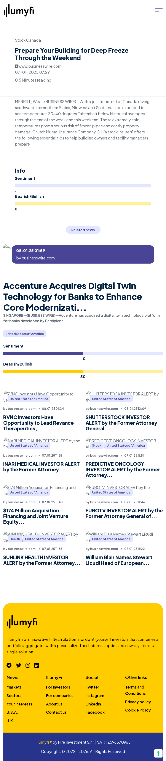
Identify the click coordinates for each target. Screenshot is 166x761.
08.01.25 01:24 (53, 408)
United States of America (24, 334)
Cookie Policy (138, 709)
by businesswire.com (35, 257)
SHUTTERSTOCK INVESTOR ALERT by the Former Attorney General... (121, 422)
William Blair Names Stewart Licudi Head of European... (119, 560)
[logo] (20, 9)
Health (15, 539)
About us (54, 703)
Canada (33, 40)
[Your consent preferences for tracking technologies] (158, 753)
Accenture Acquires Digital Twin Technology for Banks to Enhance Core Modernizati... (72, 296)
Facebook (95, 712)
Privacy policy (138, 701)
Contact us (56, 712)
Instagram (95, 695)
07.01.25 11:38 (52, 549)
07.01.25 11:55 (52, 455)
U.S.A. (12, 712)
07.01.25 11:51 (134, 455)
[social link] (9, 665)
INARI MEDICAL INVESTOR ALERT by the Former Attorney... (41, 466)
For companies (59, 695)
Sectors (13, 695)
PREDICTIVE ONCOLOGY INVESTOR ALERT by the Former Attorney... (123, 469)
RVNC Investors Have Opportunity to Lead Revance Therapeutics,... (38, 422)
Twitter (92, 686)
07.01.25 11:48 (52, 502)
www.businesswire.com (39, 66)
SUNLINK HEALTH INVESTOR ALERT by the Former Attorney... (41, 560)
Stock (20, 40)
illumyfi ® (43, 742)
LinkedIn (93, 703)
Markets (14, 686)
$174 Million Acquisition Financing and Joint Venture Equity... (35, 516)
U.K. (10, 720)
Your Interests (19, 703)
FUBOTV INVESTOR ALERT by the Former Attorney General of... (124, 513)
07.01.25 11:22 (134, 549)
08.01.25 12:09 (135, 408)
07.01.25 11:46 (134, 502)
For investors (58, 686)
